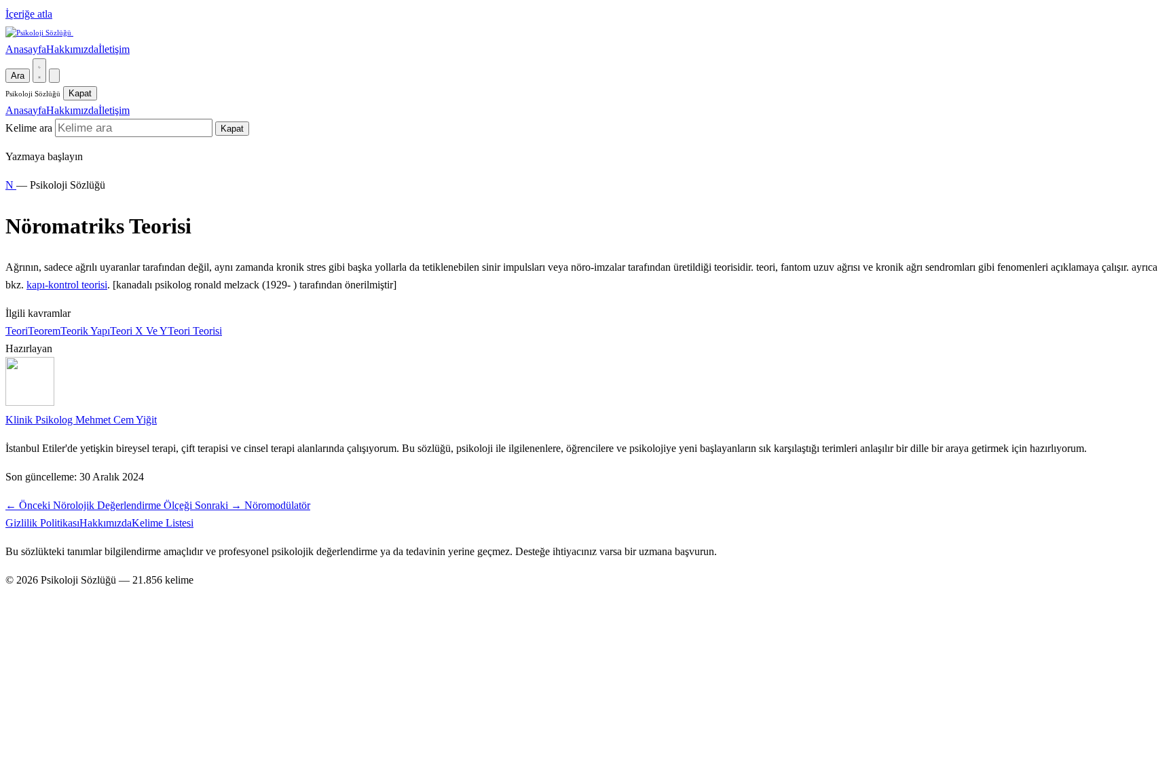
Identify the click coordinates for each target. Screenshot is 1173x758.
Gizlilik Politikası (42, 523)
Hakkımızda (72, 49)
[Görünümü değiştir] (39, 70)
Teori (16, 331)
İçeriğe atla (28, 14)
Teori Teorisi (195, 331)
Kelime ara (28, 128)
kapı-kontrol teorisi (66, 284)
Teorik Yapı (85, 331)
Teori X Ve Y (139, 331)
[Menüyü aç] (54, 76)
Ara (17, 76)
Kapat (80, 93)
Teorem (44, 331)
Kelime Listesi (162, 523)
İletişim (114, 49)
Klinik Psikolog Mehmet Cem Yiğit (81, 419)
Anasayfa (25, 49)
